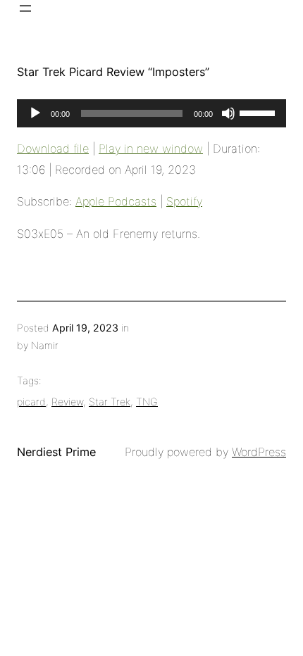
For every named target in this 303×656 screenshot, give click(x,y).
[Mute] (228, 113)
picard (31, 402)
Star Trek (109, 402)
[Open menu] (25, 8)
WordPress (259, 452)
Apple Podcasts (115, 201)
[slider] (259, 112)
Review (67, 402)
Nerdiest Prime (56, 452)
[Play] (35, 113)
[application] (151, 113)
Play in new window (151, 148)
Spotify (184, 201)
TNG (147, 402)
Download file (53, 148)
